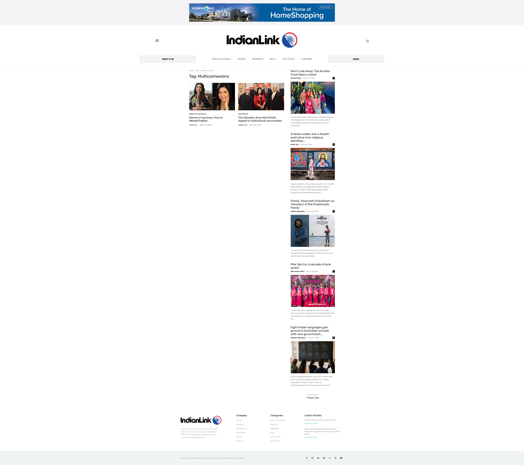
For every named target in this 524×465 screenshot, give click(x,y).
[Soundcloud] (324, 458)
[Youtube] (341, 458)
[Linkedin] (318, 458)
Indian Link (242, 125)
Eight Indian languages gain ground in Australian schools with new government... (310, 331)
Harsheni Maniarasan (298, 338)
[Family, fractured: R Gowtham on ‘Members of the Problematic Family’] (313, 231)
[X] (335, 458)
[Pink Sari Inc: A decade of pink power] (313, 291)
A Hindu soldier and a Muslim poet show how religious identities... (310, 137)
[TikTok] (329, 458)
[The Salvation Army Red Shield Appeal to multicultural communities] (261, 96)
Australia (243, 114)
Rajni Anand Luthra (297, 271)
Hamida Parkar (296, 78)
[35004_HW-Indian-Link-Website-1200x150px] (262, 12)
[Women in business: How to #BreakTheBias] (212, 96)
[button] (367, 41)
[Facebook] (307, 458)
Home (191, 70)
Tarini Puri (193, 125)
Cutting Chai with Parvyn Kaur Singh (320, 420)
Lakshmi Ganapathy (298, 211)
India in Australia (197, 114)
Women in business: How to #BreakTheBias (206, 119)
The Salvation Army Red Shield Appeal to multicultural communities (260, 119)
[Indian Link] (262, 41)
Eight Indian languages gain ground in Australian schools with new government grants (322, 431)
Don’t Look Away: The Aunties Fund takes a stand (310, 72)
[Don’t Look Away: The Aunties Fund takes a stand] (313, 98)
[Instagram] (312, 458)
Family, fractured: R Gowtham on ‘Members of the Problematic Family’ (312, 204)
